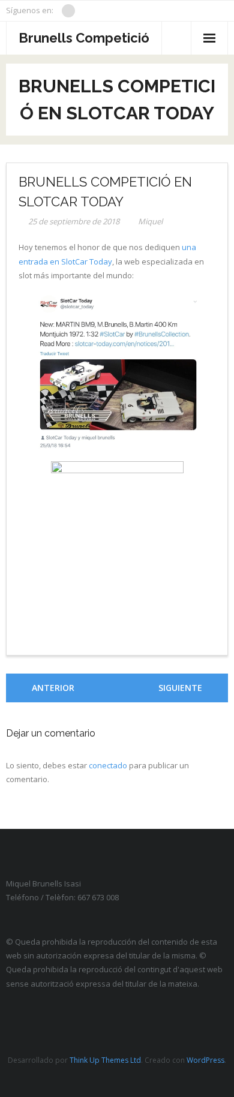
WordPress (205, 1060)
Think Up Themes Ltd (105, 1060)
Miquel (150, 221)
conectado (108, 765)
